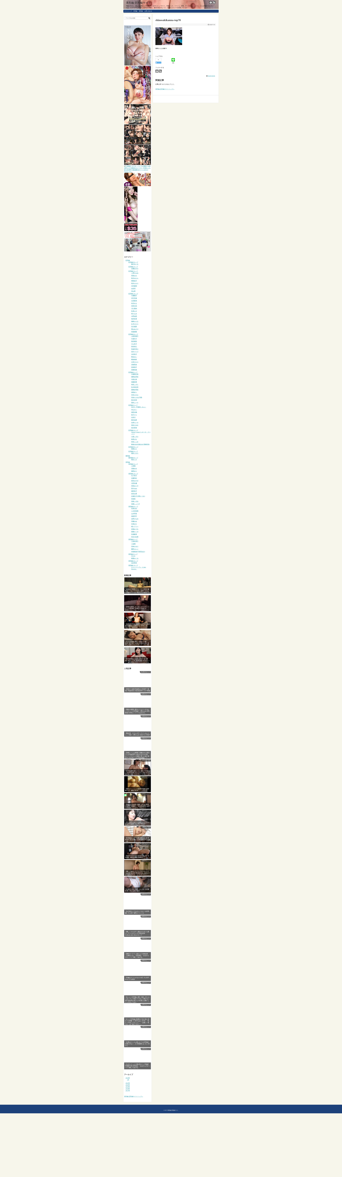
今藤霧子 (134, 295)
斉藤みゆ (134, 521)
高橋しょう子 (135, 504)
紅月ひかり (134, 324)
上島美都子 (134, 336)
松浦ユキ (134, 311)
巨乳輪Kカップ (133, 430)
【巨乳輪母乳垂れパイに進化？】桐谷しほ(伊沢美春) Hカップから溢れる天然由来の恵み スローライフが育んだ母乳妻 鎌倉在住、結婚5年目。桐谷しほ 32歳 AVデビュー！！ (137, 772)
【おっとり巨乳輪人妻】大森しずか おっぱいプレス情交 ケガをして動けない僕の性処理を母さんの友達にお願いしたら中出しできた (137, 999)
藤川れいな (134, 264)
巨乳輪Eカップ (133, 266)
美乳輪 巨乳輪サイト (138, 2)
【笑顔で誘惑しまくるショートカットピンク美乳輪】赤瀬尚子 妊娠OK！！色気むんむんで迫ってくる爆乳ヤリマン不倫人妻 (137, 609)
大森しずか (134, 436)
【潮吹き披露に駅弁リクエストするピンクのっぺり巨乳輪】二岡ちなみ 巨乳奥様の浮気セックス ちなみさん (137, 711)
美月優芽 (134, 326)
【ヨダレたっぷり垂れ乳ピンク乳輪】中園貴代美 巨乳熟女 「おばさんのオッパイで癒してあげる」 (137, 1065)
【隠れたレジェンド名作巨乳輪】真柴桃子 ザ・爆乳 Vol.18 (137, 789)
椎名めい (134, 357)
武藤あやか (134, 268)
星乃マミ (134, 415)
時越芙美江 (134, 349)
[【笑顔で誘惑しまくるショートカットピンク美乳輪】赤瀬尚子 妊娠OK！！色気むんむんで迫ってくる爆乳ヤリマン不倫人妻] (137, 603)
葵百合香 (134, 493)
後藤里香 (134, 382)
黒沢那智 (134, 427)
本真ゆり (134, 524)
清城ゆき (134, 468)
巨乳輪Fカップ (133, 271)
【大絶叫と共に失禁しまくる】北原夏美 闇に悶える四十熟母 (137, 890)
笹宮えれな (134, 395)
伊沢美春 (134, 298)
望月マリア (134, 351)
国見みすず (134, 480)
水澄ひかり (134, 362)
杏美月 (133, 417)
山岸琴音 (134, 513)
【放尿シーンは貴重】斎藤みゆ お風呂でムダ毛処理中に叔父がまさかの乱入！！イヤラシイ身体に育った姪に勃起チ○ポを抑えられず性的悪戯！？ (137, 755)
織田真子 (134, 491)
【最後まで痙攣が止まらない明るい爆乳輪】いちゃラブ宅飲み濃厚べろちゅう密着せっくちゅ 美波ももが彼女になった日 (137, 591)
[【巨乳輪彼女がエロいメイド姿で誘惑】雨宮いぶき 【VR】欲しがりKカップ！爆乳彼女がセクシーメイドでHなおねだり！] (137, 655)
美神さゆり (134, 546)
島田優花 (134, 341)
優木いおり (134, 453)
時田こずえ (134, 384)
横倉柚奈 (134, 359)
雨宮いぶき (134, 442)
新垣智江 (134, 346)
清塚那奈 (134, 364)
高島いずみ (134, 501)
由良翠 (133, 288)
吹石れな (134, 303)
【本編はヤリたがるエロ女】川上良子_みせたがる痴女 (137, 978)
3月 (128, 1080)
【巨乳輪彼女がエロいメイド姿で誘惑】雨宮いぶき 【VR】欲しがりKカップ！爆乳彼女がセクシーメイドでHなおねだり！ (137, 661)
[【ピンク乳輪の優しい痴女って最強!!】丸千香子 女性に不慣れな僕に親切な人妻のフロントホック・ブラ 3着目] (137, 638)
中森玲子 (134, 338)
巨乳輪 (135, 11)
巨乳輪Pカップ (133, 451)
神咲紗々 (134, 392)
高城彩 (133, 499)
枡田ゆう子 (134, 486)
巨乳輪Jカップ (133, 405)
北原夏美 (134, 300)
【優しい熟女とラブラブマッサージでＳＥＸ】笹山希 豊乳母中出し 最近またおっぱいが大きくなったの (137, 873)
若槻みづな (134, 529)
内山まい (134, 409)
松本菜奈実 (134, 387)
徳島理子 (134, 516)
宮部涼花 (134, 306)
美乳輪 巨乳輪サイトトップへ (164, 89)
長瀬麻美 (134, 534)
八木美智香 (134, 511)
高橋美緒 (134, 369)
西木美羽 (134, 400)
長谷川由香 (134, 537)
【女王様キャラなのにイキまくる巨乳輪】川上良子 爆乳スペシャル (137, 912)
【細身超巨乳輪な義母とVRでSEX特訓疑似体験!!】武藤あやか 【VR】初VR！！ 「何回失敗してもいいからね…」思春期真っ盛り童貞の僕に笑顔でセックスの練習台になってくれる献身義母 (137, 628)
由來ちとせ (134, 422)
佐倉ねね (134, 508)
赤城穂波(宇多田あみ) (138, 551)
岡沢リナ (134, 459)
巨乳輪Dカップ (133, 262)
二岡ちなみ (134, 273)
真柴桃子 (134, 367)
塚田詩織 (134, 412)
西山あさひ (134, 329)
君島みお (134, 275)
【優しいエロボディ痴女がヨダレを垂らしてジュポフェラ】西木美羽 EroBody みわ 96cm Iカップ (137, 933)
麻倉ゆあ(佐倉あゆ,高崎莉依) (140, 444)
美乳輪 (141, 11)
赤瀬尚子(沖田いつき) (138, 496)
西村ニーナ (134, 402)
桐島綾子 (134, 281)
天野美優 (134, 483)
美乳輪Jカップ (133, 554)
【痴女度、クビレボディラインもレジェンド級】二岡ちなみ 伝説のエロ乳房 (137, 734)
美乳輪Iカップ (132, 539)
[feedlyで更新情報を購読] (210, 2)
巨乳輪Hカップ (133, 334)
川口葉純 (134, 308)
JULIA (133, 556)
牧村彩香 (134, 319)
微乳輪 (128, 456)
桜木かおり (134, 283)
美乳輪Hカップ (133, 506)
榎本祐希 (134, 420)
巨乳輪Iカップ (132, 372)
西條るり (134, 449)
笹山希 (133, 291)
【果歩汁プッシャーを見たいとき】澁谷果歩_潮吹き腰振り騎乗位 (137, 856)
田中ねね (134, 488)
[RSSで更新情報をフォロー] (214, 2)
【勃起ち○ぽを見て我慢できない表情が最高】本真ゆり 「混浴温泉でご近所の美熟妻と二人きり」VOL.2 (137, 806)
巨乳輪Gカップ (133, 293)
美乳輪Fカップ (133, 464)
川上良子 (134, 344)
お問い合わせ (148, 11)
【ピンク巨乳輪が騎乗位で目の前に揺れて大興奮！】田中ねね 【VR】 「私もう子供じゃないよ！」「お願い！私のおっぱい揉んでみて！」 (137, 1021)
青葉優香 (134, 331)
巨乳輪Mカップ (133, 447)
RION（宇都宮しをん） (138, 407)
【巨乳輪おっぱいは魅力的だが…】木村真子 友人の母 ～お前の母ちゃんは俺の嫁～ (137, 839)
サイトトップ (128, 11)
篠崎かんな (134, 321)
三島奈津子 (134, 541)
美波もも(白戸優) (136, 397)
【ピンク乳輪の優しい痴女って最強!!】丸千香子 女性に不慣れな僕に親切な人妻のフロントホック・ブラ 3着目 (137, 644)
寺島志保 (134, 379)
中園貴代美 (134, 374)
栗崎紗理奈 (134, 389)
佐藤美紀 (134, 478)
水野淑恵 (134, 316)
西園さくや (134, 531)
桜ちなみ (134, 313)
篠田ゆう (134, 471)
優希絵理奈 (134, 377)
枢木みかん (134, 278)
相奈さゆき (134, 425)
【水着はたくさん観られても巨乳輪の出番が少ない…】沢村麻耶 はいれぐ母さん (137, 1043)
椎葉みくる (134, 558)
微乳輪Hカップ (133, 457)
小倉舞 (133, 544)
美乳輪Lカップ (133, 565)
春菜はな (134, 439)
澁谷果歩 (134, 563)
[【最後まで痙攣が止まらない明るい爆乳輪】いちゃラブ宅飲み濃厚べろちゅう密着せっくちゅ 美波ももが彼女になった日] (137, 585)
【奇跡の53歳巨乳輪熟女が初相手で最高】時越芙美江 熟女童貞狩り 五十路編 (137, 689)
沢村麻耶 (134, 286)
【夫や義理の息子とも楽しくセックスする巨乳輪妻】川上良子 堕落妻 (137, 823)
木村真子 (134, 354)
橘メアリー (134, 526)
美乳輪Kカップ (133, 561)
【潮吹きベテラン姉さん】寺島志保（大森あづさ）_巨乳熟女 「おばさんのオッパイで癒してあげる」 (137, 955)
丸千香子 (134, 475)
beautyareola (211, 76)
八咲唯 (133, 466)
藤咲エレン (134, 549)
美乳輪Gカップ (133, 473)
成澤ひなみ (134, 518)
